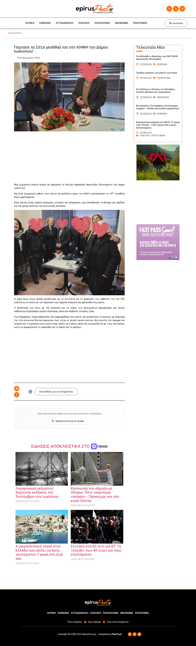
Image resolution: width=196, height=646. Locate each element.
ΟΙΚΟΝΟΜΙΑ (121, 23)
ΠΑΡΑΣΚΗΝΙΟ (102, 23)
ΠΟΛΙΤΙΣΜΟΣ (140, 23)
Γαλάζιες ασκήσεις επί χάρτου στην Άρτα (156, 72)
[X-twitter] (176, 9)
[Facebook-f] (169, 9)
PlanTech (117, 634)
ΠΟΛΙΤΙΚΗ (83, 23)
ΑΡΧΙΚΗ (29, 23)
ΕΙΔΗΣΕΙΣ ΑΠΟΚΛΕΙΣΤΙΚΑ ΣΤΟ (61, 446)
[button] (16, 388)
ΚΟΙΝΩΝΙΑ (45, 23)
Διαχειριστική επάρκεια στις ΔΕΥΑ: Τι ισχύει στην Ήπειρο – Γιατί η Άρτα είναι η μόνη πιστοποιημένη (158, 125)
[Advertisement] (69, 157)
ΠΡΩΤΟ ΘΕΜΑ (158, 135)
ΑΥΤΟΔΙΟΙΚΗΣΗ (64, 23)
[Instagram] (182, 9)
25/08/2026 (146, 64)
